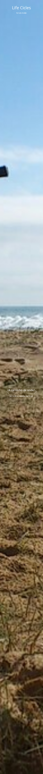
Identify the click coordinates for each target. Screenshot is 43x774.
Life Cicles (21, 7)
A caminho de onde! (21, 390)
